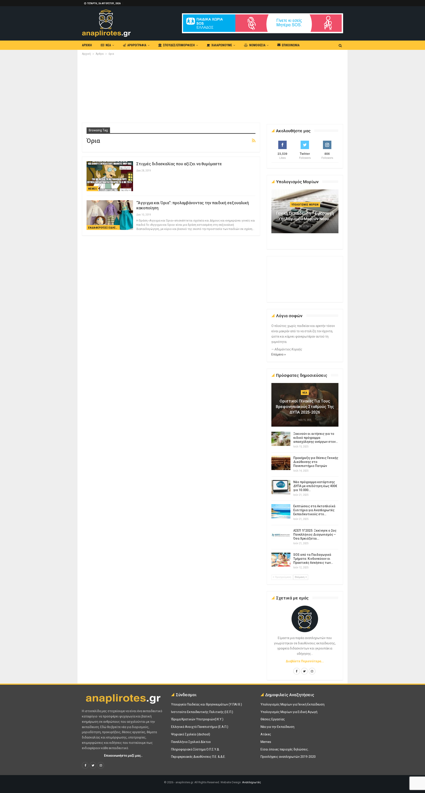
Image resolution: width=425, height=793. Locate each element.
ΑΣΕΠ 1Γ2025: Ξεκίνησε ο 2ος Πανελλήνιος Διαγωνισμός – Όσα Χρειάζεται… (314, 534)
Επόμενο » (278, 354)
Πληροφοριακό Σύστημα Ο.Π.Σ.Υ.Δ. (195, 749)
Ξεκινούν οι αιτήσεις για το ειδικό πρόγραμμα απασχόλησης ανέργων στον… (315, 437)
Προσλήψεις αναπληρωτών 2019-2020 (288, 756)
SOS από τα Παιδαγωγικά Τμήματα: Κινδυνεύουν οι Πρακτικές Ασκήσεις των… (313, 558)
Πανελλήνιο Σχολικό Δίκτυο (191, 742)
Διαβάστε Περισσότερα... (305, 661)
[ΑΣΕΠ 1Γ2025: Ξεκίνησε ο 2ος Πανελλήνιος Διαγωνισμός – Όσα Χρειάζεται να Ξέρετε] (280, 536)
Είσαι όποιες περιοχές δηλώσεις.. (285, 749)
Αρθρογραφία (136, 45)
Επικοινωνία (290, 45)
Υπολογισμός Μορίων (305, 204)
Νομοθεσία (257, 45)
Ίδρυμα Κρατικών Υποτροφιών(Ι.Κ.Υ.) (197, 719)
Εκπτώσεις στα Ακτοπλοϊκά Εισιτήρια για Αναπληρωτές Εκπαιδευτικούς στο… (314, 510)
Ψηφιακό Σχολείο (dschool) (190, 734)
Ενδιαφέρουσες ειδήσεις (103, 227)
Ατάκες (266, 734)
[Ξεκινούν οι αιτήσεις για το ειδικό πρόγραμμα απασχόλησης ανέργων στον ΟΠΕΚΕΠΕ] (280, 439)
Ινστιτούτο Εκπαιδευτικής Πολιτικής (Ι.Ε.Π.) (202, 712)
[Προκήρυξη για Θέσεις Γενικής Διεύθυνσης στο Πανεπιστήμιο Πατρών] (280, 463)
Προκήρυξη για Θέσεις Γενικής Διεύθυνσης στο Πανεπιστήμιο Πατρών (315, 462)
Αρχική (87, 45)
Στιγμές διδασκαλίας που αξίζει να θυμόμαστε (179, 163)
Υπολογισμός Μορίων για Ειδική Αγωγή (289, 712)
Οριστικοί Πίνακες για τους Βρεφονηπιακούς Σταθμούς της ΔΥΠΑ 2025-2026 (305, 406)
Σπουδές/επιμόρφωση (179, 45)
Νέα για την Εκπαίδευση (277, 727)
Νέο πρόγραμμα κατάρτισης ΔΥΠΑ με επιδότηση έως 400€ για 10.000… (315, 486)
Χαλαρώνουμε (221, 45)
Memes (92, 188)
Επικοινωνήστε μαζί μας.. (123, 755)
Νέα (108, 45)
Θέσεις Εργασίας (273, 719)
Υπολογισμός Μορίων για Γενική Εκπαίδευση (293, 704)
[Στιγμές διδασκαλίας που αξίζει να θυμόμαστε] (110, 176)
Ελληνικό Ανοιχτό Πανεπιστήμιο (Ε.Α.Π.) (199, 727)
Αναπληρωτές (251, 782)
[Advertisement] (212, 89)
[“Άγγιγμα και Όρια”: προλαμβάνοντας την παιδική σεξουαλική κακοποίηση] (110, 215)
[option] (305, 213)
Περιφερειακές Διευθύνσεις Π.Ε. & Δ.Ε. (198, 756)
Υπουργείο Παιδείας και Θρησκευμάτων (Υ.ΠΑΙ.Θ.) (206, 704)
